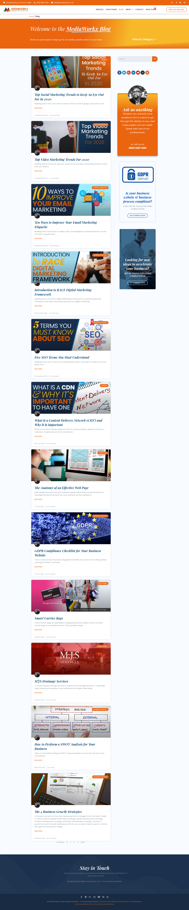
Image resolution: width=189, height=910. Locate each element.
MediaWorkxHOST (122, 901)
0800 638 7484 (137, 148)
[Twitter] (124, 73)
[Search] (155, 59)
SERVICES (99, 9)
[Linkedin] (133, 73)
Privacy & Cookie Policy (106, 904)
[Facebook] (119, 73)
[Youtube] (138, 73)
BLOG (121, 9)
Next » (83, 842)
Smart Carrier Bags (49, 618)
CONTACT (139, 9)
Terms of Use (93, 904)
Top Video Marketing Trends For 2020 (62, 159)
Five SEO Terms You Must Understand (62, 357)
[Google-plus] (129, 73)
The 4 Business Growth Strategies (58, 812)
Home (31, 16)
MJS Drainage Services (51, 681)
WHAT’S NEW (151, 9)
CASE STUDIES (111, 9)
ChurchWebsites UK (135, 901)
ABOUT (128, 9)
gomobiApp (112, 901)
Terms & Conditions (81, 904)
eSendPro (103, 901)
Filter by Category (142, 39)
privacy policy (96, 881)
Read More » (39, 108)
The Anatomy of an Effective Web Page (62, 488)
